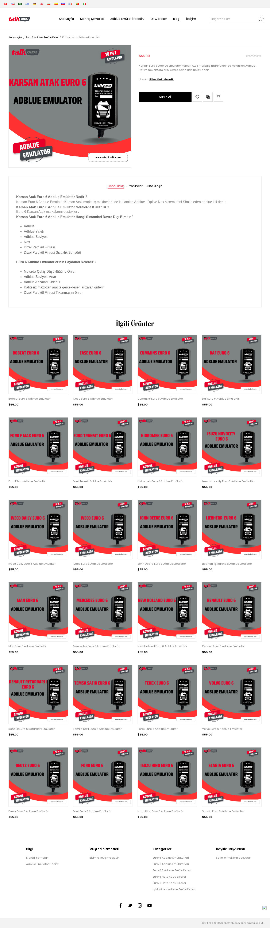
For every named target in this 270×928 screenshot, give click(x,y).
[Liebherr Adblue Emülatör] (231, 529)
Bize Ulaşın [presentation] (154, 186)
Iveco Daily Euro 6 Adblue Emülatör (32, 563)
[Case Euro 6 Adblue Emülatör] (102, 364)
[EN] (12, 4)
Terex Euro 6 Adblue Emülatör (158, 728)
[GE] (41, 4)
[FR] (70, 4)
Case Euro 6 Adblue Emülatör (93, 398)
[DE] (34, 4)
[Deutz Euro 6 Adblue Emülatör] (38, 777)
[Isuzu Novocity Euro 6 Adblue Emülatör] (231, 447)
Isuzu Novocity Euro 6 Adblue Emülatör (228, 481)
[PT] (77, 4)
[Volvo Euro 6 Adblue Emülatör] (231, 694)
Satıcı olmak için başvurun (233, 858)
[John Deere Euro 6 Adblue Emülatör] (167, 529)
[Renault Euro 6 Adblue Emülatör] (231, 611)
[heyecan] (130, 905)
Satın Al (165, 97)
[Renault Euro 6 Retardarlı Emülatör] (38, 694)
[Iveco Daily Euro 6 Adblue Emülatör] (38, 529)
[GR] (27, 4)
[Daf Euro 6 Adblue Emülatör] (231, 364)
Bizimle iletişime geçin (104, 858)
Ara (261, 19)
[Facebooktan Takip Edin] (120, 905)
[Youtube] (149, 905)
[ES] (56, 4)
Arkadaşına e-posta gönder (218, 97)
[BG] (48, 4)
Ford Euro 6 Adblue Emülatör (92, 811)
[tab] (116, 186)
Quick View (12, 345)
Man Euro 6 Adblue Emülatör (27, 646)
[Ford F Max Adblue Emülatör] (38, 447)
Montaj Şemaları (37, 858)
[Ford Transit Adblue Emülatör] (102, 447)
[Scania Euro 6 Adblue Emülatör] (231, 777)
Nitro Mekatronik (161, 79)
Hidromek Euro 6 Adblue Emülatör (161, 481)
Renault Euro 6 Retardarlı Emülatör (31, 728)
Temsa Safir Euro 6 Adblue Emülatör (97, 728)
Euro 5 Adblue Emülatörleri (171, 858)
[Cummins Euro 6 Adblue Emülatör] (167, 364)
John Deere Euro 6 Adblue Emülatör (162, 563)
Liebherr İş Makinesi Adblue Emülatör (227, 563)
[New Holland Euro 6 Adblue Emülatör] (167, 611)
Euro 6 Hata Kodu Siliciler (169, 883)
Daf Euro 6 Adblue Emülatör (220, 398)
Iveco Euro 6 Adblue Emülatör (93, 563)
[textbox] (234, 19)
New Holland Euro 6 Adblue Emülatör (162, 646)
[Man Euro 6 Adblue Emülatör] (38, 611)
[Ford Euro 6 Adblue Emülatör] (102, 777)
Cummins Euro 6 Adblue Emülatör (160, 398)
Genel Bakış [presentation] (116, 186)
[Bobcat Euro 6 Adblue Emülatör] (38, 364)
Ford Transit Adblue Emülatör (92, 481)
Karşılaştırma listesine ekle (208, 97)
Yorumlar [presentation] (136, 186)
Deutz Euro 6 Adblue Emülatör (28, 811)
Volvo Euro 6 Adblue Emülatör (222, 728)
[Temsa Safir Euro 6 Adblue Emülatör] (102, 694)
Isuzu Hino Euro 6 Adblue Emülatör (161, 811)
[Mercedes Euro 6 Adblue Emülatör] (102, 611)
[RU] (63, 4)
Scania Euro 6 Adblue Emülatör (223, 811)
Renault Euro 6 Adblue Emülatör (223, 646)
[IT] (84, 4)
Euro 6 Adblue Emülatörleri (171, 864)
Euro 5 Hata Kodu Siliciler (169, 877)
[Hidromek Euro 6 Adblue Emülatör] (167, 447)
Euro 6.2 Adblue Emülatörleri (172, 870)
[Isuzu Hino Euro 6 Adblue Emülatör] (167, 777)
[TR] (5, 4)
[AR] (20, 4)
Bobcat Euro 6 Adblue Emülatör (29, 398)
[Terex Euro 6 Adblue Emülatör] (167, 694)
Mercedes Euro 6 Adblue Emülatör (96, 646)
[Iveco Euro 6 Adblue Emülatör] (102, 529)
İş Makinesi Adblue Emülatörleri (174, 889)
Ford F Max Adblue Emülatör (27, 481)
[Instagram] (140, 905)
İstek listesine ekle (197, 97)
